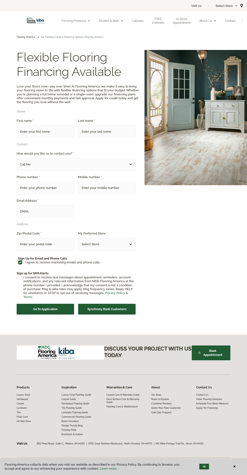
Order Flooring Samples (209, 399)
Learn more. (108, 468)
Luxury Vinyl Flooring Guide (76, 394)
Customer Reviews (161, 403)
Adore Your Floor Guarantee (166, 408)
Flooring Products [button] (74, 21)
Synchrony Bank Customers (107, 309)
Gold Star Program (161, 412)
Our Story (156, 394)
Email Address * (28, 200)
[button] (227, 6)
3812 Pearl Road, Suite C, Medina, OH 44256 (60, 443)
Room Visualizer (70, 421)
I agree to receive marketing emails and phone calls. (62, 262)
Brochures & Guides (72, 434)
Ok (204, 466)
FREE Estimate (158, 20)
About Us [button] (205, 21)
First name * (25, 120)
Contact (230, 21)
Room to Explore (160, 399)
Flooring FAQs (68, 430)
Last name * (86, 120)
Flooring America (26, 37)
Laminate (22, 408)
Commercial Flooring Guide (76, 416)
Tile (18, 412)
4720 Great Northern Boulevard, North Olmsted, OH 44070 (120, 443)
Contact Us (202, 394)
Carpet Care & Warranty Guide (122, 394)
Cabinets (138, 21)
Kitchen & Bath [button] (109, 21)
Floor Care (22, 416)
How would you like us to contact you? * (45, 153)
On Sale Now (24, 421)
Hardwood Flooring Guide (75, 403)
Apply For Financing (207, 408)
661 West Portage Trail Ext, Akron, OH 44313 (179, 443)
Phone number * (28, 177)
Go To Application (45, 309)
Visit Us (196, 6)
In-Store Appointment (182, 20)
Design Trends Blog (72, 425)
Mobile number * (90, 177)
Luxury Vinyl (23, 394)
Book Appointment (212, 353)
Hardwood (22, 399)
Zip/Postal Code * (29, 233)
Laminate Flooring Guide (74, 412)
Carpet (20, 403)
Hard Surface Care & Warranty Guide (122, 401)
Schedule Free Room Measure (212, 403)
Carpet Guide (68, 399)
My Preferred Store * (93, 233)
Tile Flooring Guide (71, 408)
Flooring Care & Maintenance (122, 406)
